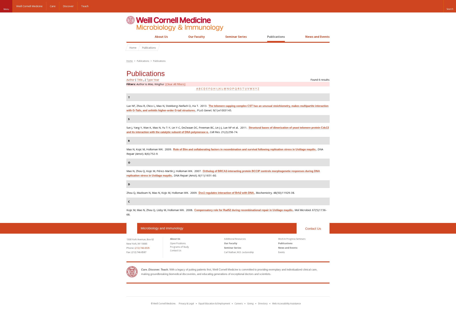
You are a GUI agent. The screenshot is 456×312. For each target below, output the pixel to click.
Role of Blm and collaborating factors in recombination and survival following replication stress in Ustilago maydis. (244, 149)
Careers (239, 303)
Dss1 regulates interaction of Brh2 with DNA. (227, 192)
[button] (450, 6)
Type (149, 79)
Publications (276, 37)
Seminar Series (236, 37)
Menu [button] (6, 9)
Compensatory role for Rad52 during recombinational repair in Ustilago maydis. (243, 210)
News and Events (317, 37)
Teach (85, 6)
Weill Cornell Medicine (29, 6)
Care (53, 6)
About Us (161, 37)
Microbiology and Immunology (162, 228)
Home (130, 37)
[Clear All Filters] (175, 84)
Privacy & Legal (186, 303)
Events (281, 252)
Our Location (131, 228)
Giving (250, 303)
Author (130, 79)
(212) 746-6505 (142, 247)
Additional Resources (235, 238)
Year (156, 79)
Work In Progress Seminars (291, 238)
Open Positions (178, 243)
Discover (68, 6)
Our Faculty (196, 37)
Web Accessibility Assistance (286, 303)
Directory (263, 303)
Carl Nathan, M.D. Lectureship (239, 252)
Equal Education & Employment (214, 303)
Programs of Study (179, 246)
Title (139, 79)
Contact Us (313, 228)
